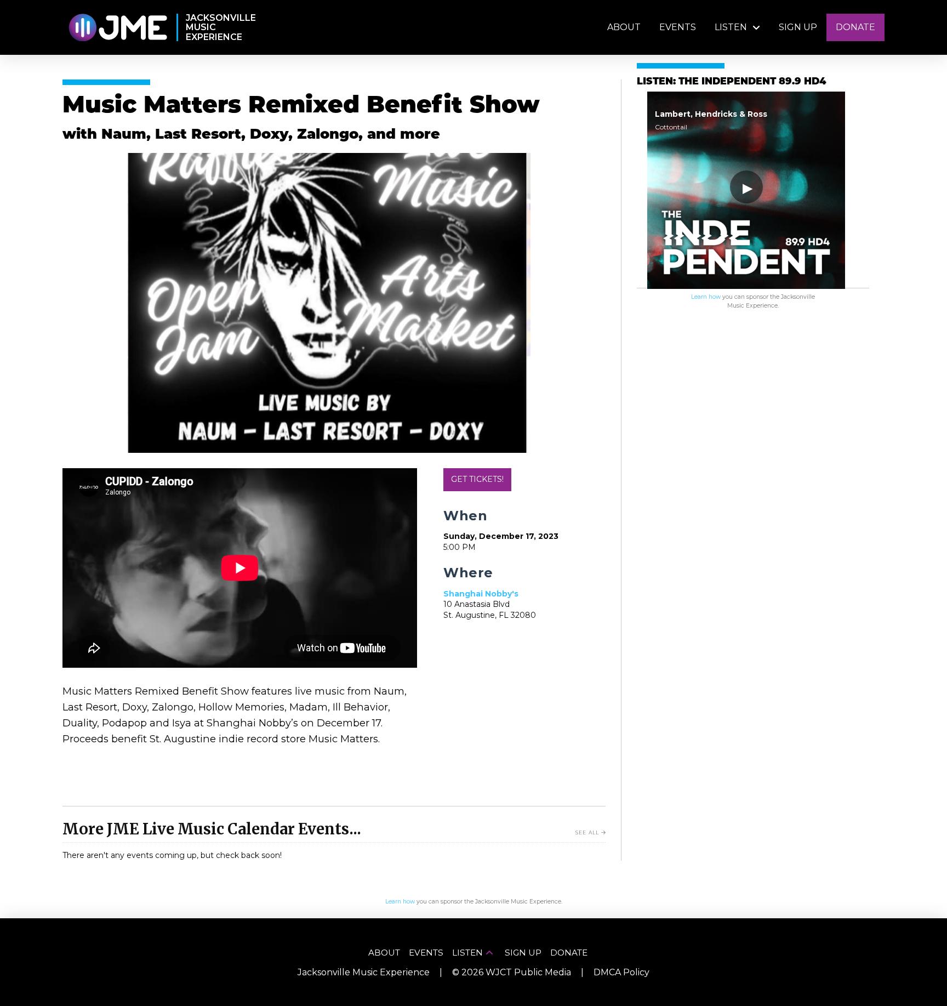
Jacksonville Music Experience (364, 972)
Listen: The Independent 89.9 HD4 (731, 82)
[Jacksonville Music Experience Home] (117, 27)
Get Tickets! (477, 479)
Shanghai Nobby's (480, 594)
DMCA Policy (621, 972)
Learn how (706, 296)
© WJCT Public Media (511, 972)
